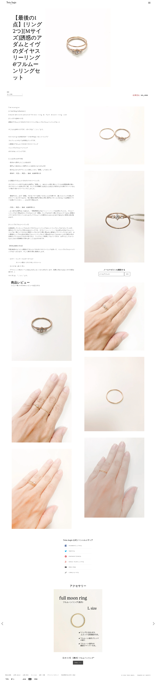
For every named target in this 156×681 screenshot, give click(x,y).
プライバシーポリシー (53, 675)
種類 (8, 92)
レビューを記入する (33, 285)
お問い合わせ (16, 675)
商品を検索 (8, 675)
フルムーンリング (49, 211)
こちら (36, 129)
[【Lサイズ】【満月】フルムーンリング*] (78, 621)
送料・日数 (42, 675)
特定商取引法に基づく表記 (68, 675)
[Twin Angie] (11, 2)
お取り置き (26, 675)
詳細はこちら (78, 662)
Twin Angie (130, 675)
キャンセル (34, 675)
